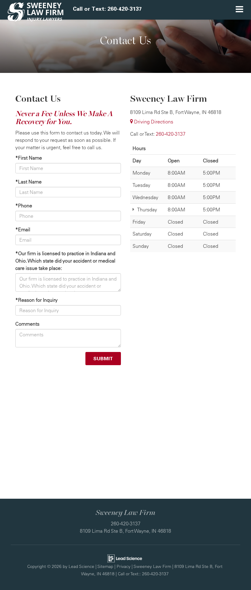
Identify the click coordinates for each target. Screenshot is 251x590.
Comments (27, 324)
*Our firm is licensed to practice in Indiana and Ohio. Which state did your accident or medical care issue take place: (65, 260)
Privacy (123, 566)
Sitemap (105, 566)
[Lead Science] (124, 558)
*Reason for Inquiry (36, 300)
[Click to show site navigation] (239, 10)
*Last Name (28, 182)
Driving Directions (153, 122)
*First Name (28, 158)
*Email (22, 229)
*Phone (23, 205)
